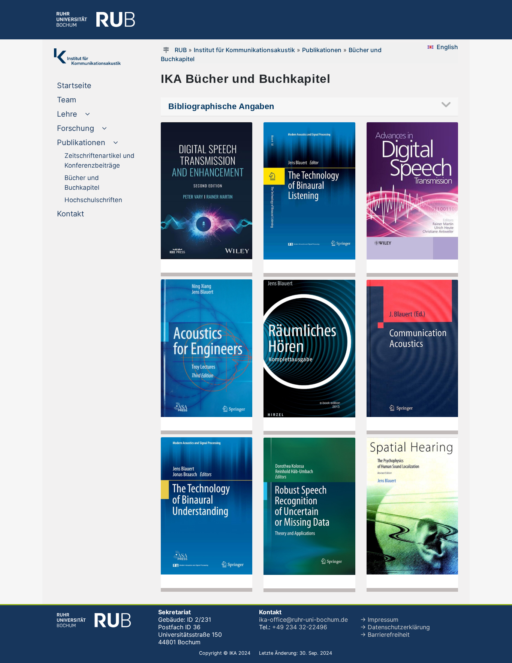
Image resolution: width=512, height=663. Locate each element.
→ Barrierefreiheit (385, 634)
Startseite (89, 85)
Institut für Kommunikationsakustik (244, 50)
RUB (181, 50)
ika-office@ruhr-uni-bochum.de (303, 619)
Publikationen (321, 50)
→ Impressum (379, 619)
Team (81, 99)
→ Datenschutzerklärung (395, 627)
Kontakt (85, 213)
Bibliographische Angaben (221, 106)
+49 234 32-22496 (299, 627)
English (447, 47)
